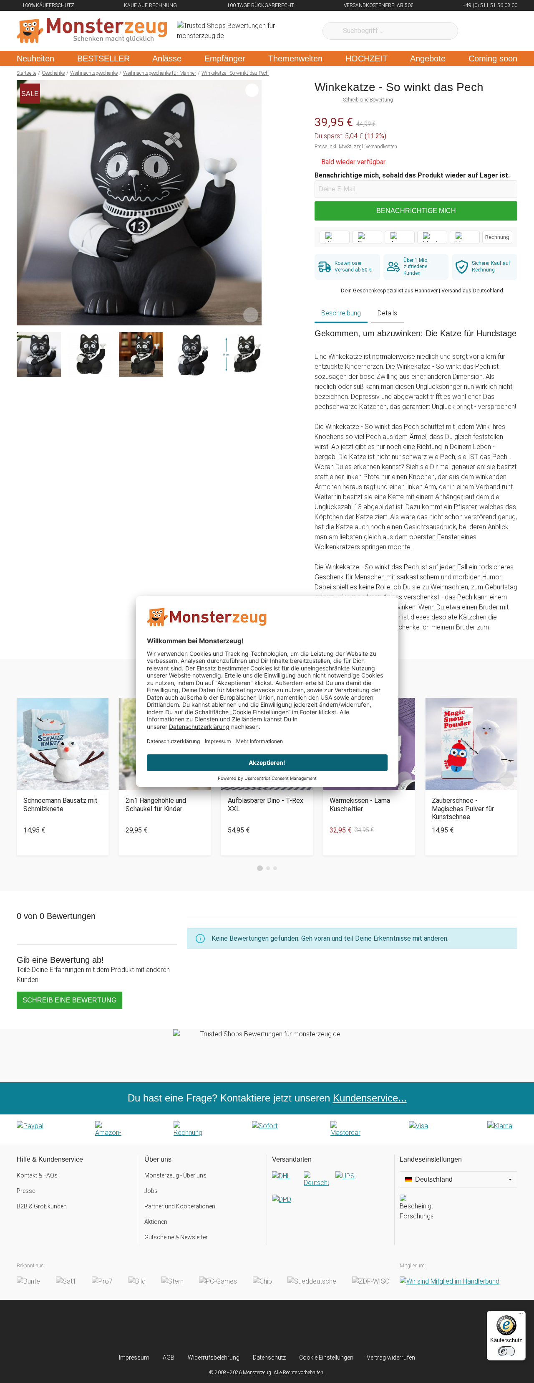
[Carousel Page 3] (275, 868)
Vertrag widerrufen (391, 1357)
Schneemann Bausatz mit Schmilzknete (60, 804)
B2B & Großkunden (42, 1206)
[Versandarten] (330, 1194)
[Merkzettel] (475, 31)
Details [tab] (387, 313)
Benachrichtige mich (416, 210)
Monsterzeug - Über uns (175, 1175)
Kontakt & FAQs (37, 1175)
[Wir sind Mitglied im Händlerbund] (449, 1281)
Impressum (134, 1357)
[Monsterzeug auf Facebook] (250, 1327)
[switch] (506, 1351)
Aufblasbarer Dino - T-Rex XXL (265, 804)
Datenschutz (269, 1357)
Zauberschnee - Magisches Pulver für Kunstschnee (463, 808)
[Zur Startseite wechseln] (92, 31)
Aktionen (155, 1221)
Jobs (151, 1191)
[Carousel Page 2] (268, 868)
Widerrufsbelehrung (213, 1357)
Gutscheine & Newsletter (176, 1237)
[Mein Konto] (500, 31)
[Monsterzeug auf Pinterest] (283, 1327)
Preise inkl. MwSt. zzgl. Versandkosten (356, 147)
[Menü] (521, 1316)
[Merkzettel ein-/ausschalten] (250, 314)
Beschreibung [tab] (341, 313)
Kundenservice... (370, 1098)
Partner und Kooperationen (179, 1206)
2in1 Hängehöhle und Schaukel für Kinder (156, 804)
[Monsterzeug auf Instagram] (217, 1327)
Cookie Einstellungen (326, 1357)
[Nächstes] (253, 203)
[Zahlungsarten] (267, 1129)
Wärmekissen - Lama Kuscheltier (360, 804)
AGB (168, 1357)
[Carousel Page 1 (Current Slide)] (260, 868)
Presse (26, 1191)
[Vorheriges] (25, 203)
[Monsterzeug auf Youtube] (316, 1327)
